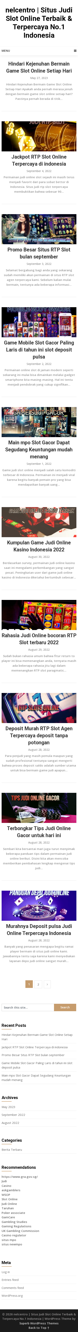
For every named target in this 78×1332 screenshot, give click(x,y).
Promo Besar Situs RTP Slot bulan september (33, 1055)
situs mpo (9, 1240)
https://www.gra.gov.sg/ (20, 1177)
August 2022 (10, 1123)
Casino (6, 1186)
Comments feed (13, 1288)
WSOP (6, 1195)
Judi (4, 1181)
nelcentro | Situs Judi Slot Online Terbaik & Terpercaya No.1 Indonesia (39, 23)
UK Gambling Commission (20, 1231)
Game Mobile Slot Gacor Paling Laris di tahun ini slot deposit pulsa (39, 350)
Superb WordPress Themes (39, 1323)
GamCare (8, 1217)
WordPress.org (12, 1296)
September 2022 (13, 1115)
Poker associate (13, 1213)
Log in (6, 1272)
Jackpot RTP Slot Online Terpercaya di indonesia (35, 1047)
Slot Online (10, 1199)
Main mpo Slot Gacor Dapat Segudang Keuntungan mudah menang (39, 450)
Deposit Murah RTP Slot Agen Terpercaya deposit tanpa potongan (39, 736)
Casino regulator (14, 1235)
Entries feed (10, 1280)
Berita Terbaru (12, 1150)
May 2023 (8, 1107)
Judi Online (9, 1204)
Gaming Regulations (16, 1226)
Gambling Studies (14, 1222)
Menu (6, 51)
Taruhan (8, 1208)
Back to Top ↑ (39, 1328)
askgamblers (11, 1190)
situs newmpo (12, 1244)
